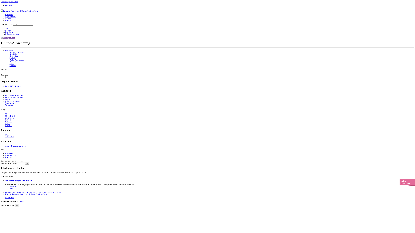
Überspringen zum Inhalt (9, 2)
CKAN (21, 201)
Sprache (3, 205)
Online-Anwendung (12, 34)
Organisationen (10, 17)
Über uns (8, 20)
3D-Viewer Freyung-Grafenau (18, 180)
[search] (22, 161)
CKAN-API (9, 198)
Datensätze (9, 15)
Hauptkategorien (11, 32)
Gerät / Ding (14, 56)
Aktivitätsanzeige (11, 155)
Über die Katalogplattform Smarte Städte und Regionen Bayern (26, 194)
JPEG (12, 188)
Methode (13, 58)
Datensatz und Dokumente (19, 52)
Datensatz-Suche (6, 24)
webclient (13, 186)
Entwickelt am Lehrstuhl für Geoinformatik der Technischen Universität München (33, 192)
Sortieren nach (6, 163)
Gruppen (8, 19)
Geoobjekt (13, 54)
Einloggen (8, 5)
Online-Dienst (14, 62)
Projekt (12, 64)
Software (13, 66)
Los (27, 163)
